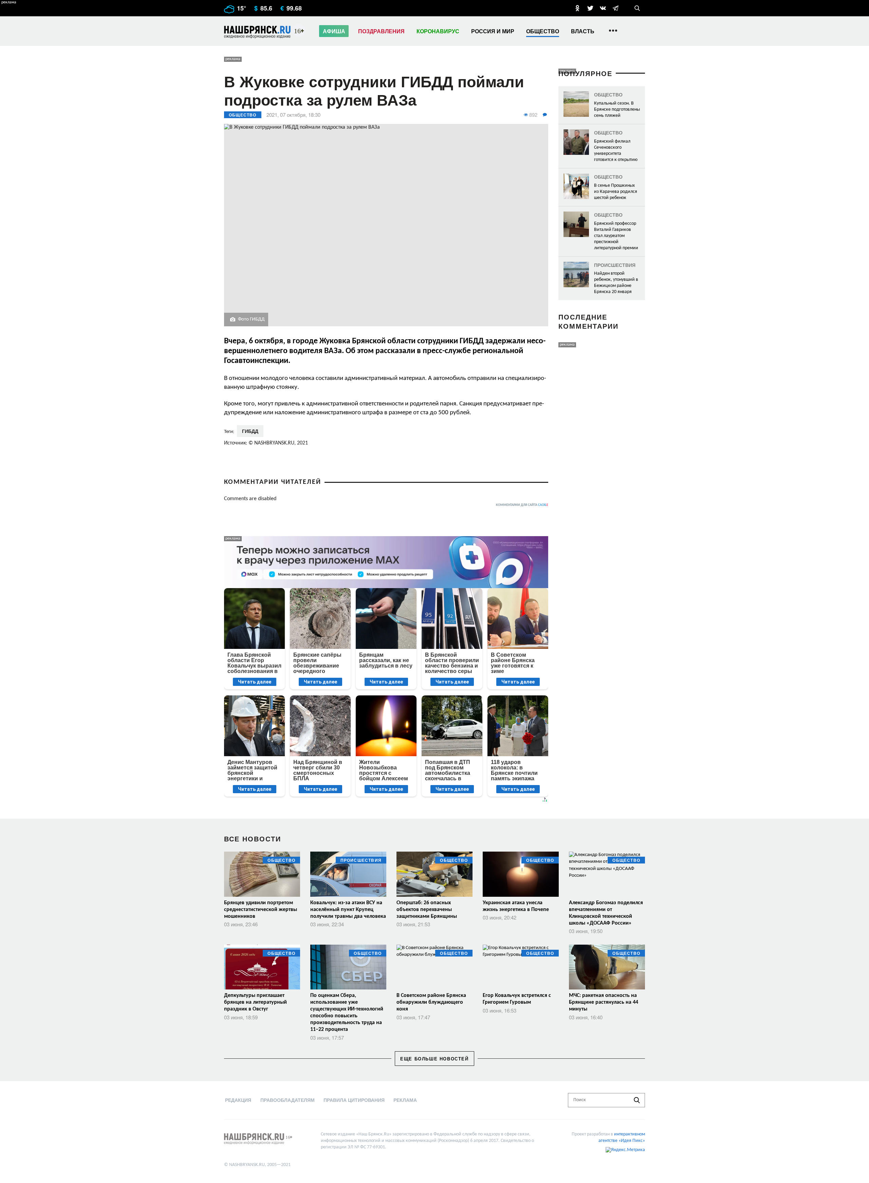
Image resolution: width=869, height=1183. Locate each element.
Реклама (405, 1099)
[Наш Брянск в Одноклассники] (577, 8)
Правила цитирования (354, 1099)
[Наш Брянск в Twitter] (590, 8)
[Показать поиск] (637, 8)
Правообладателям (287, 1099)
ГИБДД (250, 430)
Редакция (238, 1099)
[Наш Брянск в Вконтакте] (603, 8)
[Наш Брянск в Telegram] (615, 8)
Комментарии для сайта (522, 505)
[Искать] (637, 1100)
